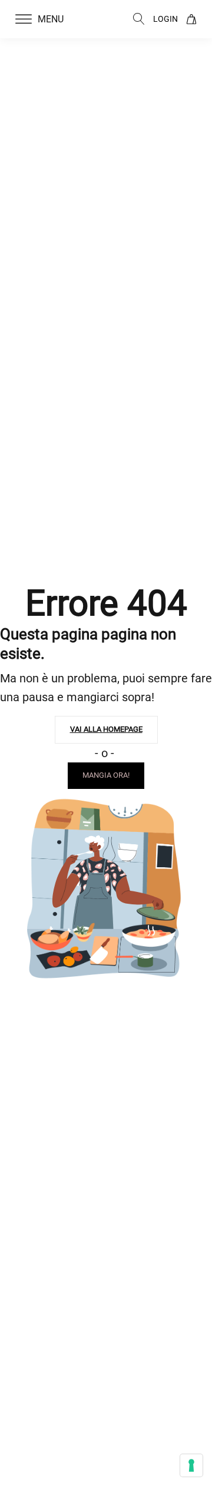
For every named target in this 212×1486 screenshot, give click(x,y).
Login (165, 19)
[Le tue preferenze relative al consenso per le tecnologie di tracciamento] (191, 1465)
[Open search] (139, 18)
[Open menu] (23, 19)
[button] (46, 19)
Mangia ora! (106, 775)
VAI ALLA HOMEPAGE (106, 729)
